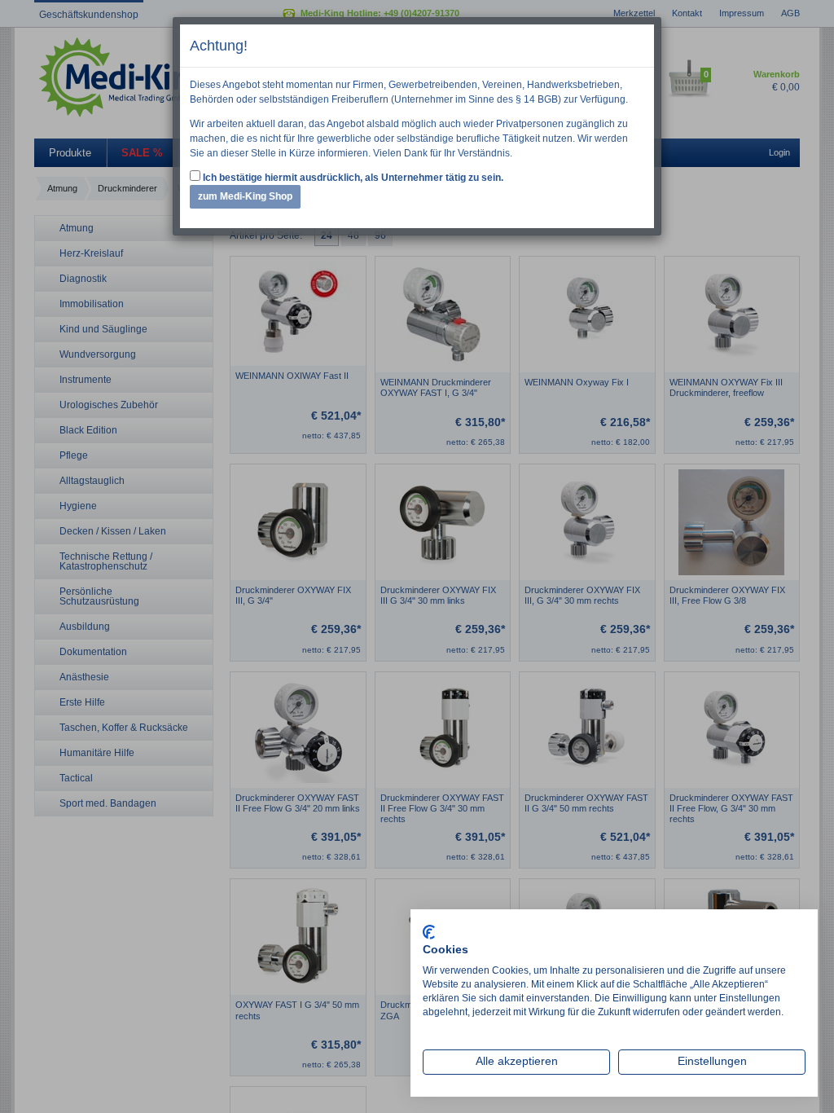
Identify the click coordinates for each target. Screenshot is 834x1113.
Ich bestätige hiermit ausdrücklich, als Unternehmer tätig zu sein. (351, 177)
